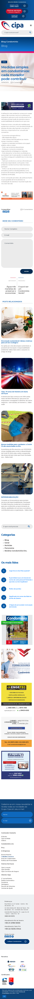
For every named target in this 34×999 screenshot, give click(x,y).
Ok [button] (4, 996)
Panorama (9, 548)
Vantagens (5, 884)
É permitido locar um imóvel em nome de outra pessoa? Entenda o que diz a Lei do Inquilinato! (21, 580)
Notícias (8, 545)
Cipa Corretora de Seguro (10, 871)
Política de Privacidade (9, 860)
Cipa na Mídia (5, 838)
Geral (7, 543)
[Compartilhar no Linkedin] (8, 212)
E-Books (4, 836)
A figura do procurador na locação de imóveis (20, 606)
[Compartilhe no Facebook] (4, 212)
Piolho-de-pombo (15, 589)
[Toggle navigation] (31, 25)
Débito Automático (7, 880)
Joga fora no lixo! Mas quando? (19, 571)
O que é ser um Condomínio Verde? (23, 290)
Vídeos (3, 840)
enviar (26, 271)
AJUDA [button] (14, 16)
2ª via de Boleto (6, 878)
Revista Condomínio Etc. (16, 551)
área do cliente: (13, 2)
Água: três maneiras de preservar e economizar (10, 290)
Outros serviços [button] (14, 11)
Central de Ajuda (7, 888)
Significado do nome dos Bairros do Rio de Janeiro (20, 597)
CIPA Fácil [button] (14, 5)
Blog (7, 540)
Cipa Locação (6, 867)
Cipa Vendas (5, 869)
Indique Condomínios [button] (14, 941)
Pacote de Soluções (8, 886)
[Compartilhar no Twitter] (6, 212)
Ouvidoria (4, 882)
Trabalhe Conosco (7, 856)
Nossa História (6, 854)
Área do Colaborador (8, 858)
